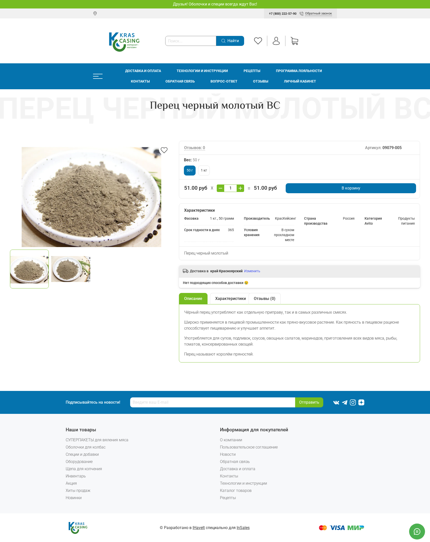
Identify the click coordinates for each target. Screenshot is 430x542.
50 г (190, 170)
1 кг (204, 170)
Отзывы (260, 81)
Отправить (309, 402)
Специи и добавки (82, 454)
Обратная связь (180, 81)
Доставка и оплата (143, 71)
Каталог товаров (236, 490)
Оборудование (79, 461)
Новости (228, 454)
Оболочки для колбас (86, 447)
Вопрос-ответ (224, 81)
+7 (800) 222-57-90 (282, 13)
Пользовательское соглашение (249, 447)
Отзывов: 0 (194, 147)
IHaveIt (199, 527)
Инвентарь (76, 476)
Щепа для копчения (84, 468)
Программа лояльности (299, 71)
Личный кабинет (300, 81)
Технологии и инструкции (202, 71)
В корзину (351, 188)
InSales (243, 527)
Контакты (140, 81)
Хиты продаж (78, 490)
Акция (71, 483)
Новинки (74, 497)
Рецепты (252, 71)
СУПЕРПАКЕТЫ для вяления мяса (97, 440)
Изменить (252, 271)
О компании (231, 440)
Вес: (192, 160)
